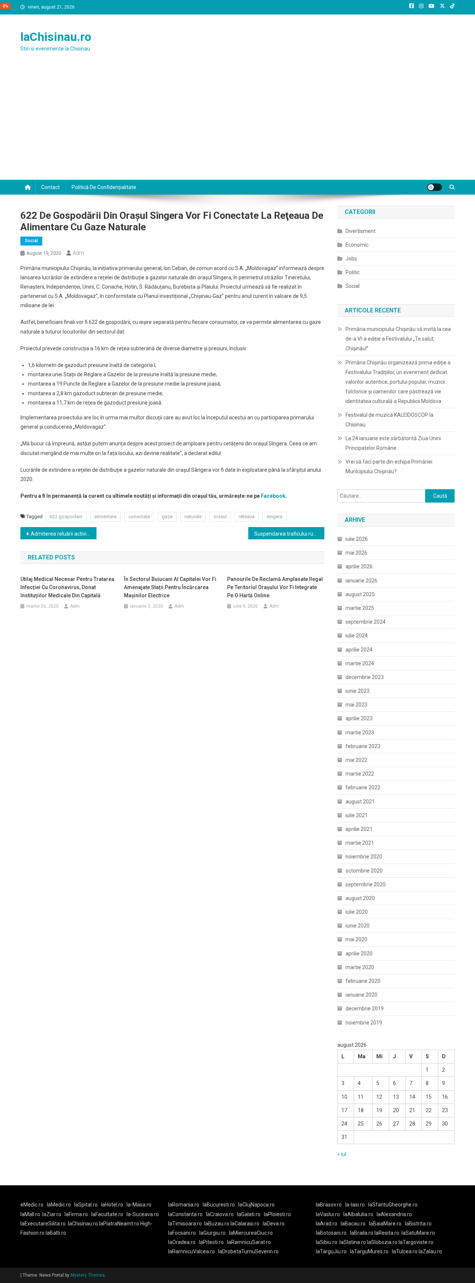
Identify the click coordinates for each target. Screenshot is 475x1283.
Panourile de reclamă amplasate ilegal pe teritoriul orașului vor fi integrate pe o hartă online (275, 587)
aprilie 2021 (359, 829)
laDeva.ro (274, 1224)
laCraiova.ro (220, 1214)
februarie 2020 (362, 981)
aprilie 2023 (359, 718)
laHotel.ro (112, 1205)
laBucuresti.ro (219, 1205)
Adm (78, 253)
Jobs (351, 259)
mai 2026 (356, 553)
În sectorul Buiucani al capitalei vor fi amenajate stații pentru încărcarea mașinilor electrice (170, 587)
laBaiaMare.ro (385, 1224)
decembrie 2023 (364, 677)
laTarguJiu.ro (333, 1251)
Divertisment (360, 231)
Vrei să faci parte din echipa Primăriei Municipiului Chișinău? (388, 466)
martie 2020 (359, 967)
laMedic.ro (59, 1205)
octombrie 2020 (364, 871)
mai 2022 (356, 760)
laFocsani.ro (182, 1233)
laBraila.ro (361, 1233)
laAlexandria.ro (394, 1214)
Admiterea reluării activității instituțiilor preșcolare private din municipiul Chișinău (63, 534)
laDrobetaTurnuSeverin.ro (248, 1251)
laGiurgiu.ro (214, 1233)
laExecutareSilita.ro (43, 1224)
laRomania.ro (183, 1205)
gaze (167, 516)
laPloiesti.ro (277, 1214)
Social (31, 240)
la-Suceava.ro (143, 1214)
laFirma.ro (76, 1214)
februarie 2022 (362, 787)
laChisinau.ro (55, 37)
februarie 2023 (362, 746)
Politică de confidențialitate (104, 187)
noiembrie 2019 (363, 1023)
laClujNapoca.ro (256, 1205)
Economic (356, 245)
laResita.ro (386, 1233)
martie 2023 (359, 732)
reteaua (247, 516)
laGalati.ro (249, 1214)
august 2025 (360, 594)
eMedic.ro (31, 1205)
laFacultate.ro (107, 1214)
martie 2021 (359, 843)
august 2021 (360, 802)
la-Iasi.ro (355, 1205)
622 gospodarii (66, 516)
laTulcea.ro (405, 1251)
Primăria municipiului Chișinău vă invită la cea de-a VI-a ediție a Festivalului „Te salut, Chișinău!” (398, 338)
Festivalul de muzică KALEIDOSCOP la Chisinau (389, 420)
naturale (193, 516)
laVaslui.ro (329, 1214)
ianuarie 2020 (361, 995)
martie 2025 (359, 608)
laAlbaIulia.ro (358, 1214)
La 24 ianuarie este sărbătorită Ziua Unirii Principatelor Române (393, 443)
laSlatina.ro (353, 1242)
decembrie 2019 (364, 1008)
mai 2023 (356, 705)
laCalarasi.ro (244, 1224)
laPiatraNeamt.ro (119, 1224)
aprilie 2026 (359, 566)
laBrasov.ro (329, 1205)
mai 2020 (356, 939)
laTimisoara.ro (185, 1224)
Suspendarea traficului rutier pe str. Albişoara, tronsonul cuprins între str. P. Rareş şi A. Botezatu (289, 534)
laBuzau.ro (217, 1224)
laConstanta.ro (185, 1214)
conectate (139, 516)
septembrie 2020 (365, 884)
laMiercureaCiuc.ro (251, 1233)
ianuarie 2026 (361, 581)
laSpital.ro (86, 1205)
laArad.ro (326, 1224)
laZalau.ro (430, 1251)
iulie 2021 (356, 815)
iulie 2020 (356, 912)
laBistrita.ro (418, 1224)
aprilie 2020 (359, 953)
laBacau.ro (353, 1224)
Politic (352, 272)
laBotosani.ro (331, 1233)
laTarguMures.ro (369, 1251)
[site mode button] (434, 187)
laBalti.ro (56, 1233)
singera (274, 516)
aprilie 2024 (359, 650)
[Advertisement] (237, 124)
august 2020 (360, 898)
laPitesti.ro (211, 1242)
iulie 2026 (356, 539)
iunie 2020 (357, 926)
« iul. (342, 1154)
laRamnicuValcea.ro (191, 1251)
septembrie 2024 (365, 622)
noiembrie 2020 (363, 857)
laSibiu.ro (326, 1242)
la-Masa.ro (139, 1205)
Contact (50, 187)
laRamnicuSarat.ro (249, 1242)
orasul (220, 516)
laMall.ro (30, 1214)
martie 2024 (359, 663)
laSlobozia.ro (382, 1242)
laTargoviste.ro (416, 1242)
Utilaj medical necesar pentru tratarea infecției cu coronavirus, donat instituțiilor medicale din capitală (67, 587)
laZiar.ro (51, 1214)
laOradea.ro (182, 1242)
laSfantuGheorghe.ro (392, 1205)
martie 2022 (359, 774)
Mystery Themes (88, 1275)
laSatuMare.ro (418, 1233)
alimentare (105, 516)
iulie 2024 (356, 636)
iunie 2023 (357, 691)
